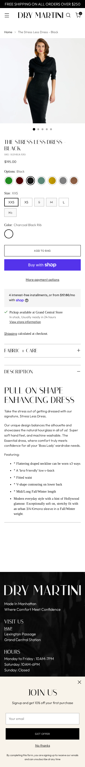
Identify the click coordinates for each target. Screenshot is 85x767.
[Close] (79, 682)
